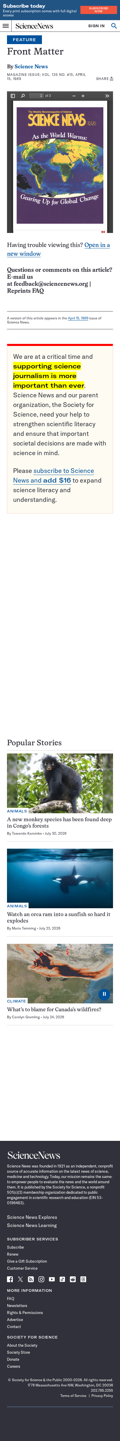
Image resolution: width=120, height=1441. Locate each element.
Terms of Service (73, 1395)
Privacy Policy (102, 1395)
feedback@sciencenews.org (51, 284)
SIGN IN (96, 26)
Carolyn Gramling (26, 1017)
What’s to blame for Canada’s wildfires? (54, 1009)
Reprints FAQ (25, 291)
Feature (24, 39)
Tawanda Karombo (27, 833)
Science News (31, 67)
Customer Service (22, 1268)
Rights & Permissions (25, 1312)
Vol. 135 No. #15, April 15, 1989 (46, 76)
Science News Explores (32, 1217)
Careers (13, 1366)
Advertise (15, 1319)
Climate (16, 1001)
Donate (13, 1359)
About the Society (22, 1345)
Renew (12, 1254)
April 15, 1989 (78, 318)
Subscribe (15, 1247)
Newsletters (17, 1305)
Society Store (18, 1352)
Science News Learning (32, 1225)
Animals (17, 811)
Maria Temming (24, 928)
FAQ (10, 1298)
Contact (14, 1326)
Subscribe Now (98, 10)
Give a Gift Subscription (27, 1261)
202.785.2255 (102, 1390)
